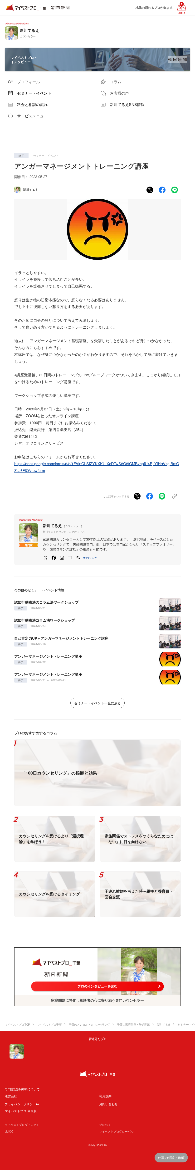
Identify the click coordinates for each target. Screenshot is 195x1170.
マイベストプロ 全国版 (21, 1111)
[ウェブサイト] (70, 557)
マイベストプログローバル (116, 1131)
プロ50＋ (105, 1125)
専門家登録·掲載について (22, 1089)
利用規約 (105, 1096)
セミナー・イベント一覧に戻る (97, 703)
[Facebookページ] (54, 557)
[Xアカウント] (46, 557)
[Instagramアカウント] (62, 557)
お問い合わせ (108, 1104)
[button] (90, 557)
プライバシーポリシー (20, 1104)
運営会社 (11, 1096)
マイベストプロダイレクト (22, 1125)
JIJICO (9, 1131)
